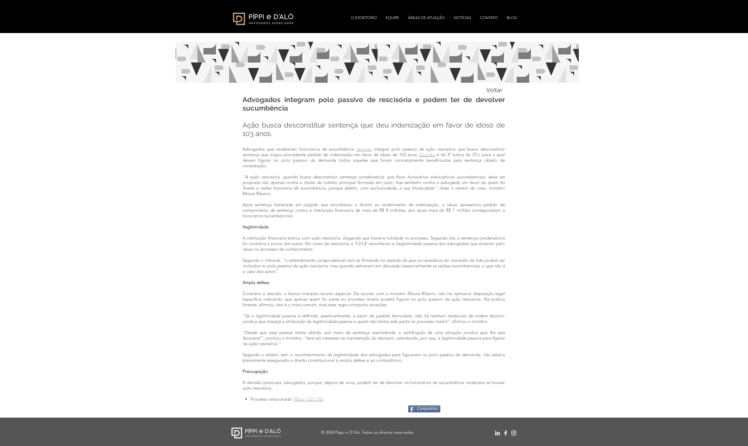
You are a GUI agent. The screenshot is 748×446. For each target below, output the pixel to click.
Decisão (427, 154)
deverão (364, 149)
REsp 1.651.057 (309, 399)
